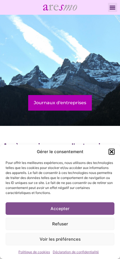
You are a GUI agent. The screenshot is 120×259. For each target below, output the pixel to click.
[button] (111, 152)
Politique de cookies (34, 252)
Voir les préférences (60, 239)
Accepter (60, 208)
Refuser (60, 223)
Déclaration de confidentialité (76, 252)
